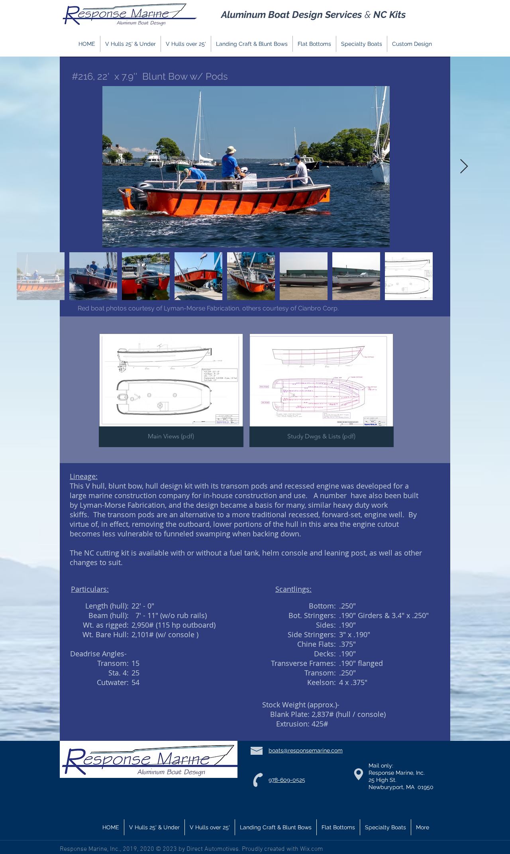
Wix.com (310, 849)
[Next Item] (464, 167)
